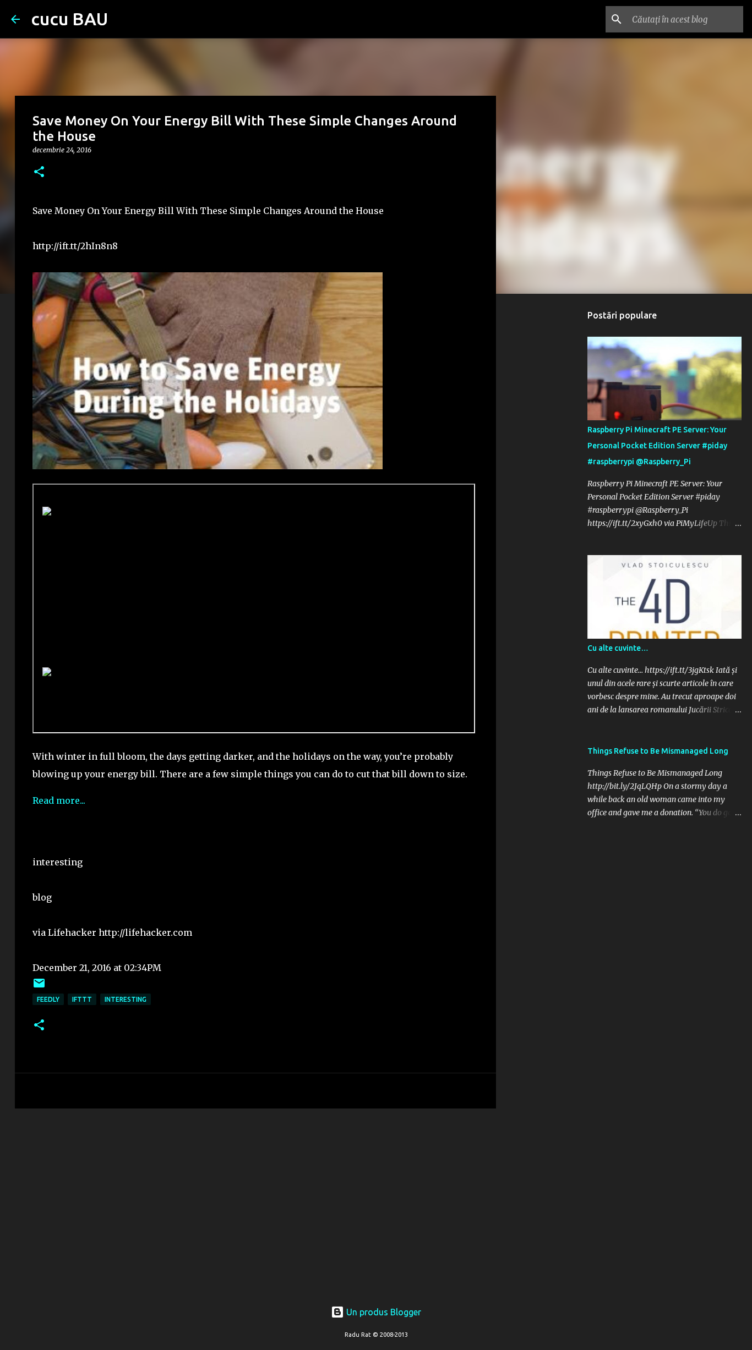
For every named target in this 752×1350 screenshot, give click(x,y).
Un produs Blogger (382, 1312)
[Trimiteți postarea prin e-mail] (39, 987)
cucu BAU (69, 19)
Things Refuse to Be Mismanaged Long (657, 751)
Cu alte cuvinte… (618, 648)
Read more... (58, 800)
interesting (125, 999)
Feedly (48, 999)
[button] (39, 172)
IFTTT (82, 999)
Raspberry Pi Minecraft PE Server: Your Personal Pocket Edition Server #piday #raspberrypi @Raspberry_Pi (657, 445)
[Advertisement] (255, 1202)
